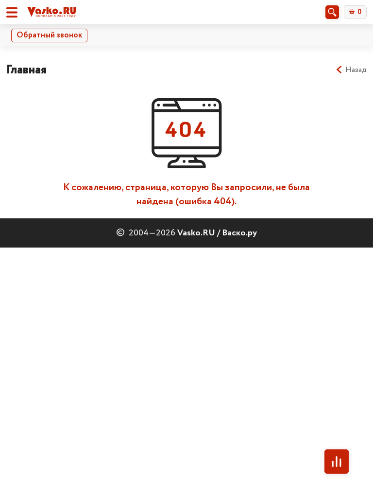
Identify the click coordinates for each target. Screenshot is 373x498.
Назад (356, 70)
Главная (26, 70)
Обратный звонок (49, 35)
